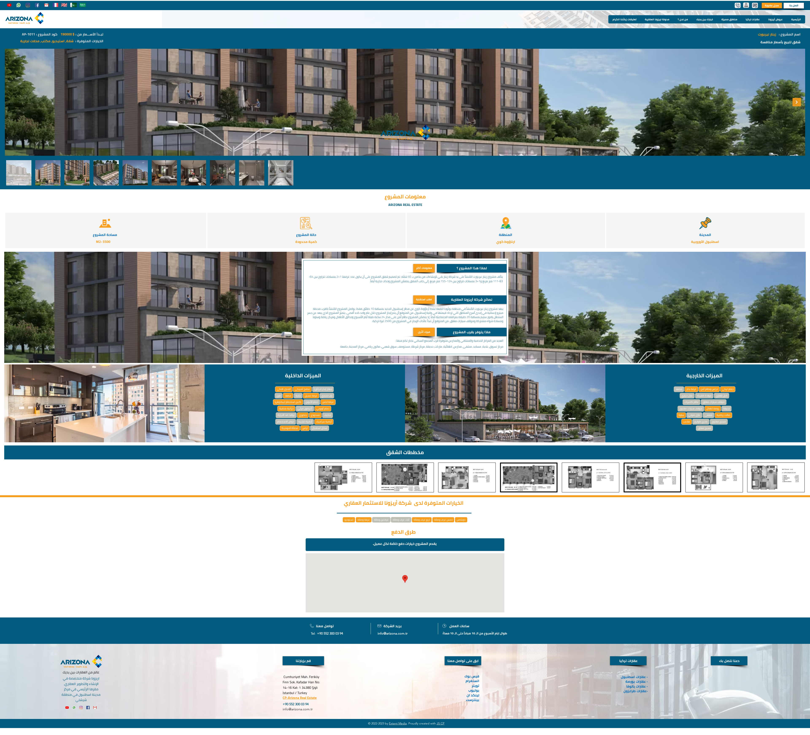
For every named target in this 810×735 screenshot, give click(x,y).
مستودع (315, 415)
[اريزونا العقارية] (18, 5)
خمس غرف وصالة (443, 519)
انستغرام (472, 681)
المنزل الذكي (284, 389)
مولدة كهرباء (704, 395)
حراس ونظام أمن (709, 389)
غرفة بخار (691, 389)
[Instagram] (28, 5)
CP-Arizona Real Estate (300, 697)
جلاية (298, 395)
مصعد (288, 395)
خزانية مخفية (286, 408)
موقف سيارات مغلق (714, 401)
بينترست (472, 700)
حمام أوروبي (322, 408)
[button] (471, 268)
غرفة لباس (328, 401)
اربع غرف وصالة (422, 519)
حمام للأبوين (311, 401)
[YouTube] (9, 5)
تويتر (475, 685)
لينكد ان (473, 695)
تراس (305, 428)
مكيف (327, 415)
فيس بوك (471, 676)
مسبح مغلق (704, 428)
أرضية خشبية (305, 421)
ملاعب (686, 421)
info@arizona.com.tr (393, 633)
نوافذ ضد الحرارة (286, 415)
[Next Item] (796, 102)
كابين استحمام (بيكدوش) (288, 401)
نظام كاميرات (691, 401)
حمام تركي (727, 389)
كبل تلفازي (721, 395)
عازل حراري (687, 395)
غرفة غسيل (311, 395)
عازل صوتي (694, 415)
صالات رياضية (723, 415)
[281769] (46, 5)
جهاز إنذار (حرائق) (323, 389)
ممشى (708, 415)
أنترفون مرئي (305, 408)
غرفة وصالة (364, 519)
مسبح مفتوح (719, 421)
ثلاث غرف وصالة (401, 519)
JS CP (440, 723)
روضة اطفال (712, 408)
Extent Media (398, 723)
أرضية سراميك (324, 421)
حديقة (726, 408)
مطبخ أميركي (302, 389)
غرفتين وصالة (381, 519)
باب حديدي (326, 395)
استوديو (348, 519)
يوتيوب (473, 690)
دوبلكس (461, 519)
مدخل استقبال (319, 428)
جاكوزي (303, 415)
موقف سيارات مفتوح (690, 408)
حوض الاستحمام (285, 421)
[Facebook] (37, 5)
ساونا (681, 415)
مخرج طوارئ (700, 421)
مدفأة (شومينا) (290, 428)
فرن (279, 395)
